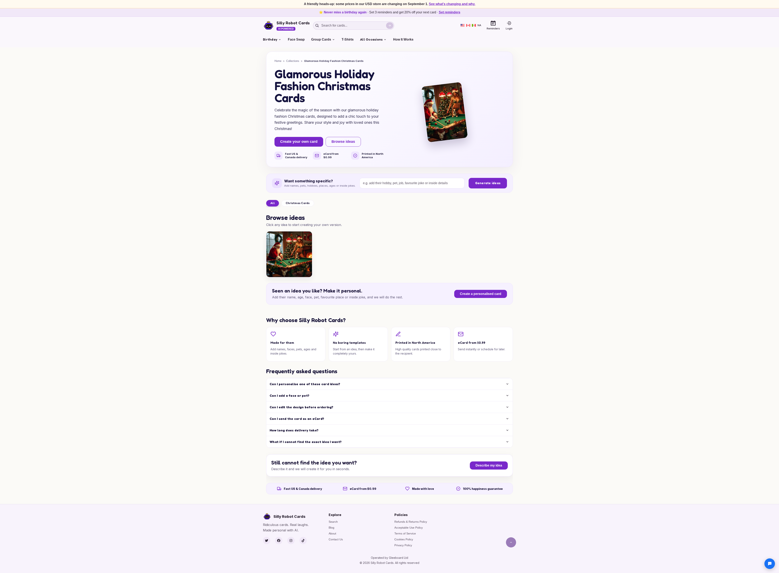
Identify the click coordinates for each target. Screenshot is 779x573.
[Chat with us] (769, 563)
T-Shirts (348, 39)
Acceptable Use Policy (408, 527)
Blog (331, 527)
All (272, 203)
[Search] (389, 25)
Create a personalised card (480, 294)
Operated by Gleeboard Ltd (389, 557)
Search (333, 521)
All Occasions (371, 39)
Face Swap (296, 39)
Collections (292, 60)
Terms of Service (405, 533)
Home (277, 60)
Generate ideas (488, 183)
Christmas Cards (298, 203)
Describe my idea (489, 465)
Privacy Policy (403, 545)
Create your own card (298, 142)
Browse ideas (343, 142)
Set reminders (449, 12)
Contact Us (336, 539)
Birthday (270, 39)
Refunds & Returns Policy (410, 521)
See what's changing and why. (452, 4)
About (332, 533)
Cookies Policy (403, 539)
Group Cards (321, 39)
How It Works (403, 39)
